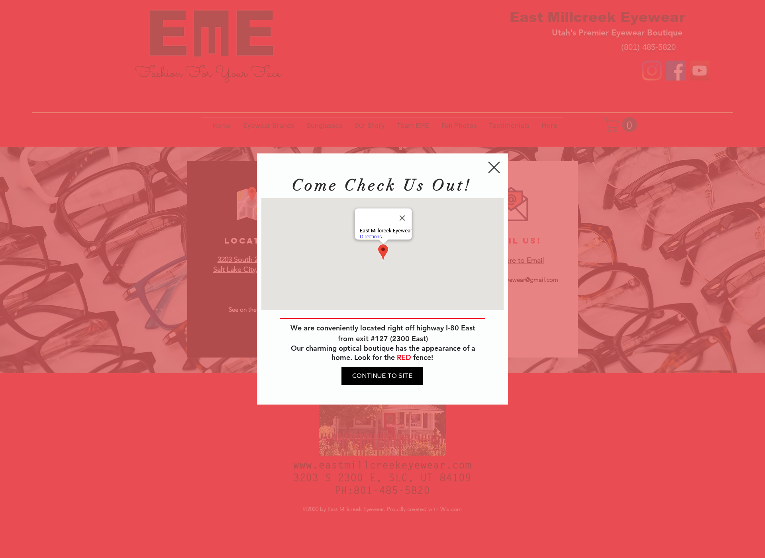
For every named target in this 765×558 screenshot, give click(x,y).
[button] (494, 167)
